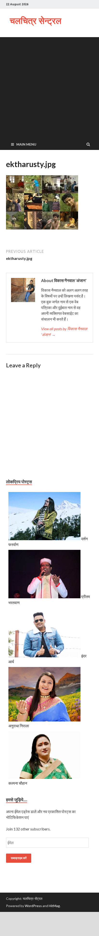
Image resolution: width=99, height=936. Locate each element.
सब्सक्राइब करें (18, 858)
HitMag (54, 906)
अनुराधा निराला (18, 725)
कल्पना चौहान (17, 783)
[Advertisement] (49, 86)
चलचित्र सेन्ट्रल (36, 21)
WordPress (33, 906)
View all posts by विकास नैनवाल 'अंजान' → (64, 331)
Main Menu (26, 144)
